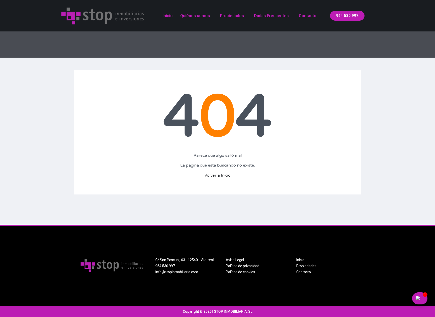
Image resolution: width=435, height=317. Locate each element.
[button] (347, 16)
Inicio (168, 15)
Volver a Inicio (217, 175)
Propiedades (232, 15)
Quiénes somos (195, 15)
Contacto (307, 15)
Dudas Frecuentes (271, 15)
